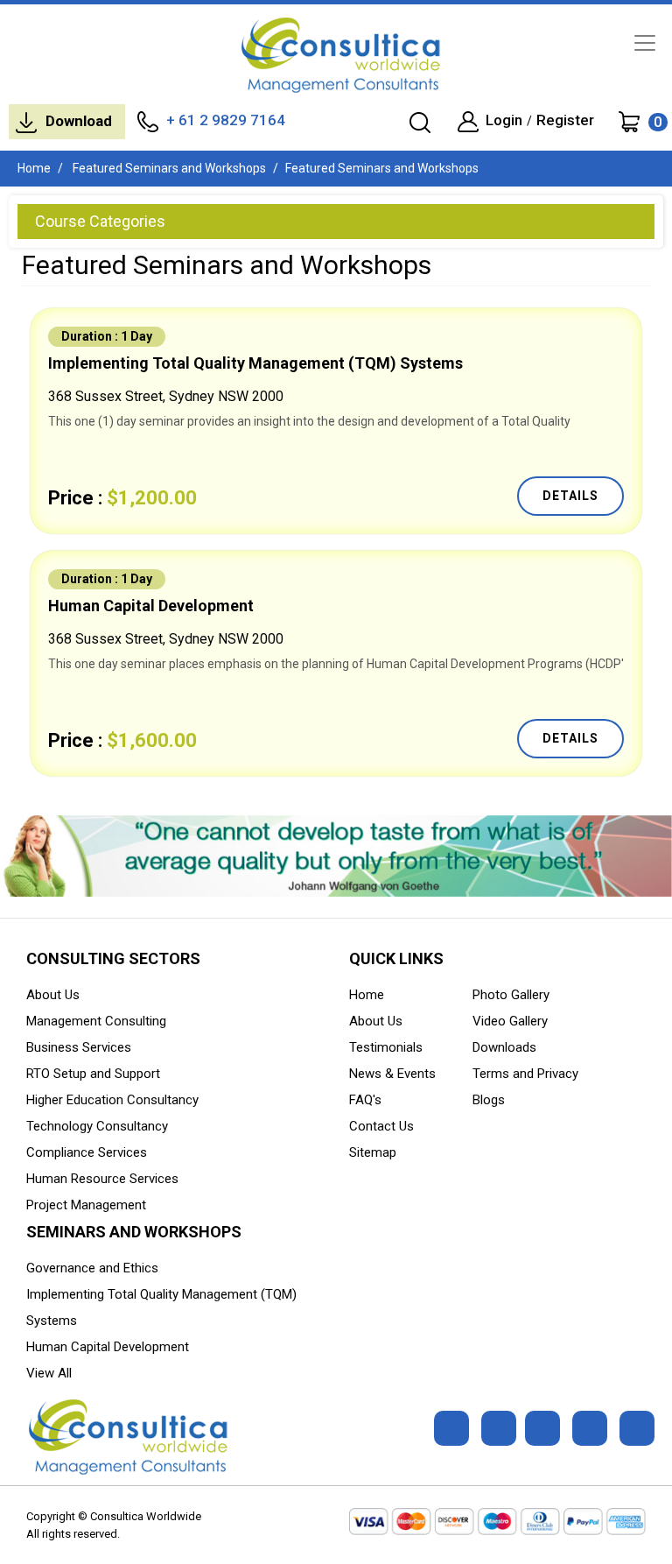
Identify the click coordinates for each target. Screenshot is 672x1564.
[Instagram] (589, 1428)
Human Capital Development (151, 605)
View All (49, 1373)
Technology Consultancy (97, 1126)
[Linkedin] (542, 1428)
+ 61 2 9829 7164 (225, 120)
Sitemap (372, 1152)
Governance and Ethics (92, 1268)
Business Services (78, 1047)
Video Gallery (510, 1021)
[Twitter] (498, 1428)
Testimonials (386, 1047)
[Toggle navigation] (644, 43)
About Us (53, 995)
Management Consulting (96, 1021)
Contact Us (381, 1126)
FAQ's (365, 1100)
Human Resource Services (102, 1179)
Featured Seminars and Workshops (168, 168)
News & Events (392, 1073)
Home (34, 168)
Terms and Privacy (525, 1073)
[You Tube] (637, 1428)
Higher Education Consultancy (112, 1100)
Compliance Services (86, 1152)
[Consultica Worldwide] (336, 54)
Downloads (504, 1047)
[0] (629, 121)
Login (504, 120)
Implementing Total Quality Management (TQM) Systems (255, 363)
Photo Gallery (511, 995)
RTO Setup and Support (93, 1073)
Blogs (488, 1100)
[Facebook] (451, 1428)
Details (570, 496)
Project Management (86, 1205)
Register (565, 120)
